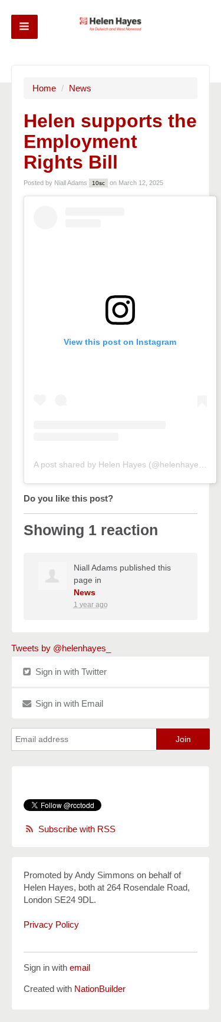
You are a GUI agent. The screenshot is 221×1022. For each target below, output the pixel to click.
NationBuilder (100, 989)
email (80, 967)
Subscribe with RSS (77, 829)
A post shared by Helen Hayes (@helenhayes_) (122, 464)
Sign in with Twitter (70, 672)
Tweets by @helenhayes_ (61, 648)
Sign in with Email (68, 703)
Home (44, 88)
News (80, 88)
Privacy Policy (51, 924)
